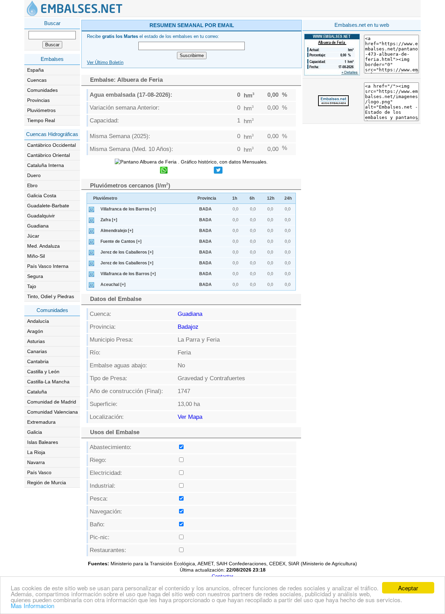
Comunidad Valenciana (52, 412)
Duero (34, 175)
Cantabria (38, 361)
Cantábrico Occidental (51, 145)
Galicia (34, 432)
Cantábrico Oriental (48, 155)
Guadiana (38, 226)
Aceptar (408, 587)
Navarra (36, 462)
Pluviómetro (105, 198)
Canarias (37, 351)
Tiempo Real (41, 120)
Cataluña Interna (45, 165)
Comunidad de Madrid (51, 402)
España (35, 70)
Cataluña (37, 391)
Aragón (35, 331)
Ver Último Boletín (105, 62)
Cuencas (37, 80)
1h (234, 198)
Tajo (31, 286)
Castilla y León (43, 371)
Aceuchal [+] (113, 284)
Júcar (33, 236)
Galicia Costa (41, 195)
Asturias (36, 341)
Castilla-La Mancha (48, 381)
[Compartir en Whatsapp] (164, 171)
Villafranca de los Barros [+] (128, 209)
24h (288, 198)
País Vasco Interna (47, 266)
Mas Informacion (32, 605)
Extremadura (41, 422)
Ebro (32, 185)
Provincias (38, 100)
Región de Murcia (46, 482)
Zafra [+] (108, 219)
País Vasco (39, 472)
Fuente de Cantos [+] (120, 241)
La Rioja (36, 452)
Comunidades (42, 90)
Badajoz (188, 327)
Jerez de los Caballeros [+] (126, 252)
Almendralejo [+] (116, 230)
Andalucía (38, 321)
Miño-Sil (36, 256)
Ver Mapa (190, 417)
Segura (35, 276)
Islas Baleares (42, 442)
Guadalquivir (41, 215)
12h (270, 198)
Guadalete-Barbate (48, 205)
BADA (205, 209)
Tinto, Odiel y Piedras (50, 296)
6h (252, 198)
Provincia (206, 198)
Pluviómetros (41, 110)
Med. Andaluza (43, 246)
